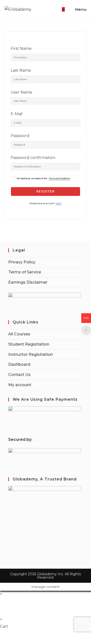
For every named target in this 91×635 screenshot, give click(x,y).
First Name (21, 48)
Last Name (21, 70)
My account (19, 385)
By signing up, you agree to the (43, 178)
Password (20, 135)
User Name (21, 92)
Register (45, 191)
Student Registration (28, 344)
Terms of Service (24, 272)
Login (59, 203)
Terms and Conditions (59, 178)
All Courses (19, 334)
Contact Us (19, 374)
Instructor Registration (30, 354)
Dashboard (19, 364)
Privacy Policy (21, 262)
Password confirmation (33, 157)
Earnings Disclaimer (27, 282)
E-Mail (17, 114)
